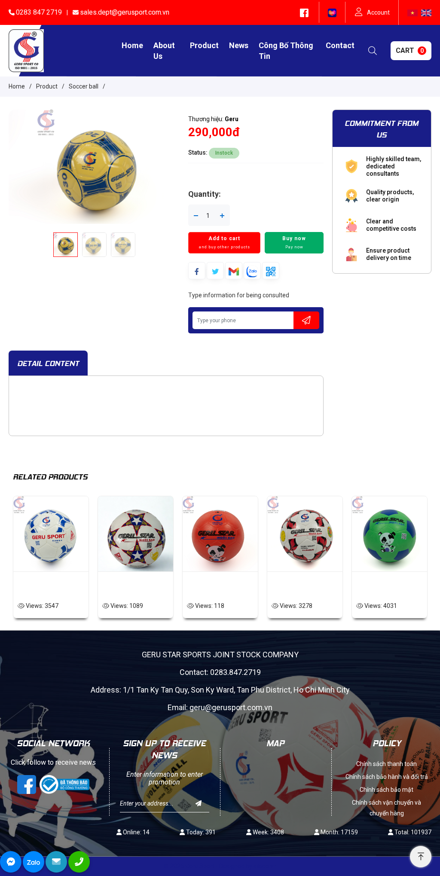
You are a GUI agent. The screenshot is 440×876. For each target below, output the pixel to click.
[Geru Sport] (26, 50)
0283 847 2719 (39, 12)
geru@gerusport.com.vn (230, 707)
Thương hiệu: (213, 119)
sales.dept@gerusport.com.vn (124, 12)
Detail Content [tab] (48, 362)
